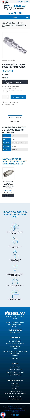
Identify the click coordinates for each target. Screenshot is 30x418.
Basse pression (15, 367)
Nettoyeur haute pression (15, 372)
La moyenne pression (15, 369)
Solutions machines (15, 375)
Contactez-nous (15, 121)
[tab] (15, 117)
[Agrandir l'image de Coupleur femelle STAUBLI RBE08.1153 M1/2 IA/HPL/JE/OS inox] (8, 173)
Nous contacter (15, 332)
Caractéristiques (15, 117)
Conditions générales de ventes (15, 393)
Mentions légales (15, 396)
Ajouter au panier (18, 97)
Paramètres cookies (15, 399)
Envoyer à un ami (9, 104)
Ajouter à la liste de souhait (12, 102)
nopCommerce (18, 408)
